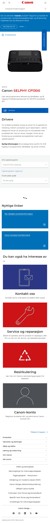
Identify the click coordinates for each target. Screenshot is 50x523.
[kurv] (4, 3)
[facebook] (14, 513)
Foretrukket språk (9, 176)
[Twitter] (31, 513)
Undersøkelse (44, 40)
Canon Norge (24, 508)
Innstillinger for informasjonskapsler (25, 502)
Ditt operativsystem (10, 160)
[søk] (9, 3)
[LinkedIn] (25, 513)
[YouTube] (36, 513)
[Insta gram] (19, 513)
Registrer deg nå (9, 26)
